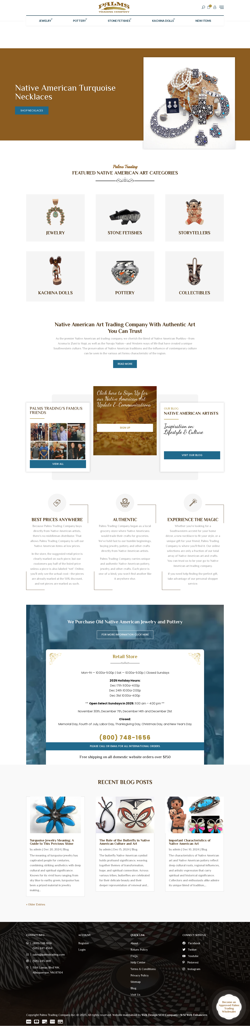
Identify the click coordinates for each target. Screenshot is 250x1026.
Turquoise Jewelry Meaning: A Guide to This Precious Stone (52, 842)
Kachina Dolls (163, 20)
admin (37, 849)
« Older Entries (35, 904)
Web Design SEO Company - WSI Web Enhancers (174, 1015)
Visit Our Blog (192, 455)
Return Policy (139, 949)
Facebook (193, 943)
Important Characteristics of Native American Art (189, 842)
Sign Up (125, 427)
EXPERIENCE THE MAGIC (192, 519)
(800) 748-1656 (125, 737)
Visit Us (135, 994)
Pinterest (192, 962)
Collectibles (194, 292)
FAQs (134, 956)
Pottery (79, 20)
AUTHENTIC (125, 519)
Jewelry (45, 20)
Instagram (193, 969)
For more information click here (125, 634)
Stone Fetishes (119, 20)
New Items (203, 20)
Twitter (192, 949)
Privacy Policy (139, 975)
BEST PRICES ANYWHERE (57, 519)
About (134, 943)
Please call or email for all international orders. (125, 746)
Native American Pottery (60, 92)
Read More (125, 364)
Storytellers (194, 232)
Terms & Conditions (143, 969)
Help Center (137, 962)
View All (58, 464)
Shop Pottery (30, 106)
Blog (66, 849)
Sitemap (135, 982)
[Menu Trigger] (221, 7)
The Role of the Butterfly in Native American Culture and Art (124, 842)
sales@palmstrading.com (49, 954)
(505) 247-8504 (42, 948)
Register (83, 943)
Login (82, 949)
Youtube (192, 956)
